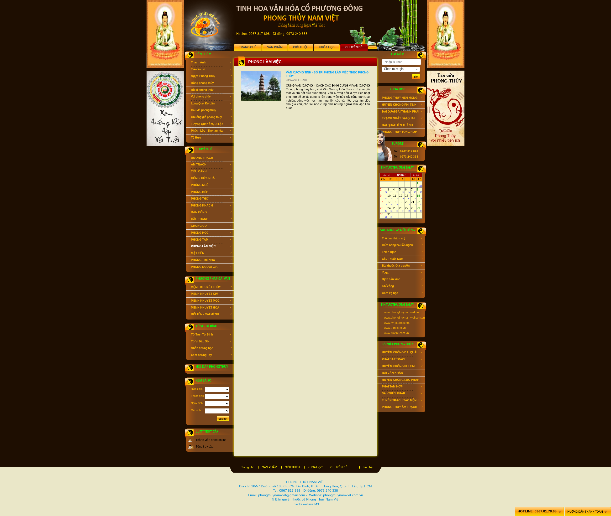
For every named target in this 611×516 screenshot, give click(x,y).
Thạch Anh (198, 62)
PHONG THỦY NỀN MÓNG (399, 97)
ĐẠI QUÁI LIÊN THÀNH (397, 125)
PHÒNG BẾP (199, 192)
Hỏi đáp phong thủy (212, 367)
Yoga (385, 272)
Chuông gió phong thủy (206, 117)
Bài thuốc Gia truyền (396, 265)
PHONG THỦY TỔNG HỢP (399, 132)
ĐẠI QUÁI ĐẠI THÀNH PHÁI (400, 111)
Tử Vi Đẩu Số (200, 341)
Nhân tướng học (202, 348)
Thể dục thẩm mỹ (393, 238)
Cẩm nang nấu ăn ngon (397, 245)
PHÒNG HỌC (200, 232)
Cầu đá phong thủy (203, 110)
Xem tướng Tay (201, 355)
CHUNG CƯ (199, 225)
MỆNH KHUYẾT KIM (204, 293)
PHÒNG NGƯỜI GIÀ (204, 266)
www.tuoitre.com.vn (396, 333)
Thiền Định (389, 252)
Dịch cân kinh (391, 279)
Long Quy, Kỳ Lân (203, 103)
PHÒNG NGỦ (200, 185)
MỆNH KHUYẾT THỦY (206, 287)
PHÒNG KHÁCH (202, 205)
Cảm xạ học (390, 293)
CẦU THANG (199, 219)
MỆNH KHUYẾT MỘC (205, 300)
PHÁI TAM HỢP (392, 386)
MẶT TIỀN (197, 253)
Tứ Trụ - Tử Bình (202, 334)
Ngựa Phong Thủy (203, 76)
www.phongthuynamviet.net (402, 312)
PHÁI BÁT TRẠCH (394, 359)
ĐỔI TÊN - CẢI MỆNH (205, 314)
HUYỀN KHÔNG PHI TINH (399, 104)
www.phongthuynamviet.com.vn (404, 317)
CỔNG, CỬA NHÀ (203, 178)
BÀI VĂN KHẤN (392, 373)
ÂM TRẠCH (198, 164)
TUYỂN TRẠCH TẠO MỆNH (400, 400)
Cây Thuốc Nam (393, 259)
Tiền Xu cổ (198, 69)
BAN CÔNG (199, 212)
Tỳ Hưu (196, 137)
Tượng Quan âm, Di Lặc (207, 124)
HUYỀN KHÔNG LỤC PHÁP (400, 380)
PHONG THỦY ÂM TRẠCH (399, 407)
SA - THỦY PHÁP (393, 393)
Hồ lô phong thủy (202, 90)
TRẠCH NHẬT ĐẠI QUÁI (398, 118)
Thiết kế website (302, 504)
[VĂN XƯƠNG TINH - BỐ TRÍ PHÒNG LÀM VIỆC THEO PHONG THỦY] (261, 100)
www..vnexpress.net (397, 323)
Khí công (388, 286)
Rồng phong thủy (202, 83)
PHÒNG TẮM (199, 239)
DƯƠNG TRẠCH (202, 158)
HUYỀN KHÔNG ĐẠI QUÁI (399, 352)
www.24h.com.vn (395, 328)
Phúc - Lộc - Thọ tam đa (207, 130)
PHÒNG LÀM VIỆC (203, 246)
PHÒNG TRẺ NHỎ (203, 260)
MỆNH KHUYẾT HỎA (205, 307)
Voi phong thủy (201, 96)
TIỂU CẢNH (199, 171)
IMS (316, 504)
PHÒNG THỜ (199, 198)
